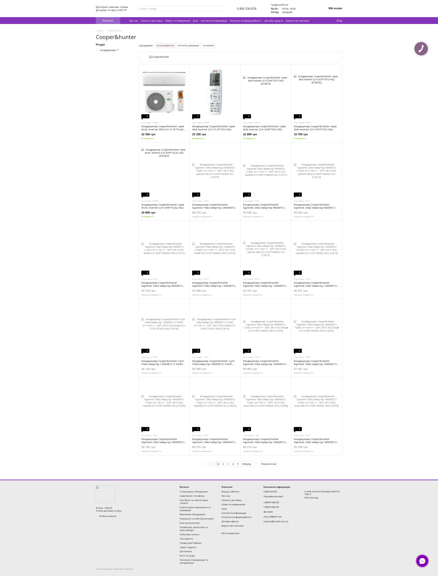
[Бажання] (326, 20)
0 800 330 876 (246, 8)
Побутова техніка (189, 534)
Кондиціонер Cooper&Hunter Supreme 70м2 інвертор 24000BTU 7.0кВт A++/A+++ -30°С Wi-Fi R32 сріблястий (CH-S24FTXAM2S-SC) (213, 209)
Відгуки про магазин (297, 20)
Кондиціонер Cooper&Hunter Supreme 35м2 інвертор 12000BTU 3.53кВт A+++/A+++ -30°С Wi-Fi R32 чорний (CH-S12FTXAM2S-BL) (315, 287)
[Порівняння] (319, 20)
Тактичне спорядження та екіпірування (194, 561)
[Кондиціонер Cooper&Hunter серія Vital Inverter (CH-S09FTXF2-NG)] (265, 92)
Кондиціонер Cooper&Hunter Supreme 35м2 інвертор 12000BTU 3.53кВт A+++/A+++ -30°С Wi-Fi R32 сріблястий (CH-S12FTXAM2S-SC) (264, 287)
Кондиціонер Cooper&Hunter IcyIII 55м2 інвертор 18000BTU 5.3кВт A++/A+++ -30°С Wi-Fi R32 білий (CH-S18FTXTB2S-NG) (214, 365)
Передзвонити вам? (273, 496)
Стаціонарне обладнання (194, 491)
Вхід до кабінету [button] (230, 491)
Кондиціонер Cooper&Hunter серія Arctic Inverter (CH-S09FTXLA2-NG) (162, 206)
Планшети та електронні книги (197, 518)
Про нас (133, 20)
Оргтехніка (186, 551)
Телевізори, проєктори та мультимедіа (194, 529)
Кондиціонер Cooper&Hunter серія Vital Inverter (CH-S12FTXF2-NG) (213, 128)
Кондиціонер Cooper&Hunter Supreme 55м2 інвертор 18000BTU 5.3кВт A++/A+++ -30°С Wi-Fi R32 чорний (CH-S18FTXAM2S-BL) (162, 443)
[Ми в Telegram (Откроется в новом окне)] (300, 8)
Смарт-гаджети (188, 547)
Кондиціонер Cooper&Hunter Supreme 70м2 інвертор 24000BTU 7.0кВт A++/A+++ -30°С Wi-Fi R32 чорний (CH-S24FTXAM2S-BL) (213, 443)
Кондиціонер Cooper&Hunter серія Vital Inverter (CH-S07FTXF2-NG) (315, 128)
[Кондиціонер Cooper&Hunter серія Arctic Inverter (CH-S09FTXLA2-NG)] (164, 171)
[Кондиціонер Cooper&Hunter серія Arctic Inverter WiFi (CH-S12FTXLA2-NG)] (164, 92)
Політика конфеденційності (246, 20)
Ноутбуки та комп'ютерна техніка (194, 502)
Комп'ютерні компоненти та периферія (195, 509)
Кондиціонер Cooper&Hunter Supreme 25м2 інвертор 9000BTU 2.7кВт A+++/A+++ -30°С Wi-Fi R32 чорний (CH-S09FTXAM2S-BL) (263, 209)
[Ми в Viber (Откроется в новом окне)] (304, 8)
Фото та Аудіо (187, 555)
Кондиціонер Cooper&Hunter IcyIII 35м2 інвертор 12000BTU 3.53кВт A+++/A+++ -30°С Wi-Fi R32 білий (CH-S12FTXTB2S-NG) (162, 365)
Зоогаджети (186, 538)
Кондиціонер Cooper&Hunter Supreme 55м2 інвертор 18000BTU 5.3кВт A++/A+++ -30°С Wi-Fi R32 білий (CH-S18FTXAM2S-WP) (264, 365)
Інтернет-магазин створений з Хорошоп (114, 569)
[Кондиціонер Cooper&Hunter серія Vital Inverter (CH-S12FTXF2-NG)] (215, 92)
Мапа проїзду (311, 497)
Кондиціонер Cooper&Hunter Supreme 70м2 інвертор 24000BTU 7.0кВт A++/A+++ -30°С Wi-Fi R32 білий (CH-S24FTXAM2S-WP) (315, 365)
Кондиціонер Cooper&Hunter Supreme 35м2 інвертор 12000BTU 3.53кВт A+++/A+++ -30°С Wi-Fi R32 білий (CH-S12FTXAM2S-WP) (213, 287)
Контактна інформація (214, 20)
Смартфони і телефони (192, 495)
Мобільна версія (107, 516)
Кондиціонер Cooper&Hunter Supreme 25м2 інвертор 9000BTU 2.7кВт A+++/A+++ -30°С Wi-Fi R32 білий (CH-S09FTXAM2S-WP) (162, 287)
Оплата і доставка (151, 20)
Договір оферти (273, 20)
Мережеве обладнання (192, 514)
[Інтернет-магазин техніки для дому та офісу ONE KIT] (105, 493)
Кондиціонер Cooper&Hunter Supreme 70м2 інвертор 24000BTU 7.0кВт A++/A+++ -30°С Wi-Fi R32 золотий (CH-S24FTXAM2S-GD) (264, 443)
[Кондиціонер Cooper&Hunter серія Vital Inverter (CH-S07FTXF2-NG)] (316, 92)
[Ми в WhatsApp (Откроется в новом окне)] (308, 8)
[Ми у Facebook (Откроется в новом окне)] (316, 8)
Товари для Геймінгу (191, 542)
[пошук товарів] (222, 8)
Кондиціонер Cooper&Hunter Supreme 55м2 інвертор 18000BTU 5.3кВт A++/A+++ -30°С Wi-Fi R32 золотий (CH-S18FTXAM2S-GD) (315, 443)
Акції (195, 20)
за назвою (208, 45)
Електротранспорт (190, 522)
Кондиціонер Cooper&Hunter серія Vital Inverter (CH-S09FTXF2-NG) (264, 128)
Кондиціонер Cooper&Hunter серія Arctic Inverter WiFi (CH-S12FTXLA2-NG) (162, 129)
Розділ (100, 44)
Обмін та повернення (177, 20)
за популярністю (165, 45)
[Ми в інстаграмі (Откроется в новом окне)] (312, 8)
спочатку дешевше (188, 45)
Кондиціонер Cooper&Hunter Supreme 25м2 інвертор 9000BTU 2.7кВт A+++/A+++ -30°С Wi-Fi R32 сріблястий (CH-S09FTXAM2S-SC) (314, 209)
